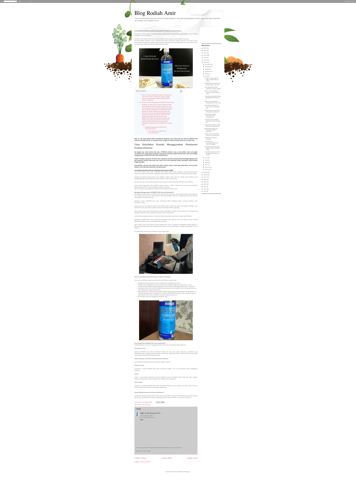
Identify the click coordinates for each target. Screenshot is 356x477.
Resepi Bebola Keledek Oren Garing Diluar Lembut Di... (212, 111)
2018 (205, 175)
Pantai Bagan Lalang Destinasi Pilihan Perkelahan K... (210, 116)
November (208, 66)
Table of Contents (141, 91)
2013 (205, 186)
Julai (206, 76)
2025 (205, 50)
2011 (205, 189)
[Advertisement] (211, 222)
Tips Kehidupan (146, 404)
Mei (206, 160)
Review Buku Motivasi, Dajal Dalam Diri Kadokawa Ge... (213, 125)
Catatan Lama (192, 458)
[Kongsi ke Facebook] (162, 402)
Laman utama (167, 458)
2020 (205, 62)
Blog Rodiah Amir (155, 12)
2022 (205, 57)
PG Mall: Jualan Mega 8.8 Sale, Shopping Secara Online (212, 79)
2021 (205, 60)
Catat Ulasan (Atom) (145, 461)
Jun (206, 157)
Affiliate (139, 404)
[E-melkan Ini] (157, 402)
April (206, 162)
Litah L (142, 413)
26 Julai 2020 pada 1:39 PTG (152, 413)
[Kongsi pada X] (160, 402)
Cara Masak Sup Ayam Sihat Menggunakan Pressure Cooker (212, 153)
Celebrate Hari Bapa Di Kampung (211, 138)
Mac (206, 164)
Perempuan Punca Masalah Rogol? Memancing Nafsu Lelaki (212, 148)
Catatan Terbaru (140, 458)
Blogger (188, 471)
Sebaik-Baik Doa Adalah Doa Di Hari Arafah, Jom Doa (212, 84)
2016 (205, 179)
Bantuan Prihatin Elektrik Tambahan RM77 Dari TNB (212, 102)
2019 (205, 172)
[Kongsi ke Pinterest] (164, 402)
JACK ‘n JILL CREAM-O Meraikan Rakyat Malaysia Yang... (212, 92)
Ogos (206, 73)
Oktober (207, 69)
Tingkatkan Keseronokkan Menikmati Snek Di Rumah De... (212, 121)
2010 (205, 191)
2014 (205, 184)
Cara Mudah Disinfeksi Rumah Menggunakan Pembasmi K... (213, 98)
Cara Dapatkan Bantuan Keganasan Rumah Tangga (212, 87)
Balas (141, 419)
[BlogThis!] (158, 402)
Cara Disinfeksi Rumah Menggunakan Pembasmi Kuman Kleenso (156, 102)
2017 (205, 177)
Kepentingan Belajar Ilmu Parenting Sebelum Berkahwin (211, 130)
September (208, 71)
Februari (207, 167)
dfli (175, 471)
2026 (205, 48)
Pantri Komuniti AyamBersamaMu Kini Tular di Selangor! (211, 143)
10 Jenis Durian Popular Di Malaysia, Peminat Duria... (212, 134)
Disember (208, 64)
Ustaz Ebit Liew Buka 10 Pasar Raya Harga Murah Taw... (212, 107)
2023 (205, 55)
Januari (207, 169)
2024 (205, 53)
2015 (205, 182)
